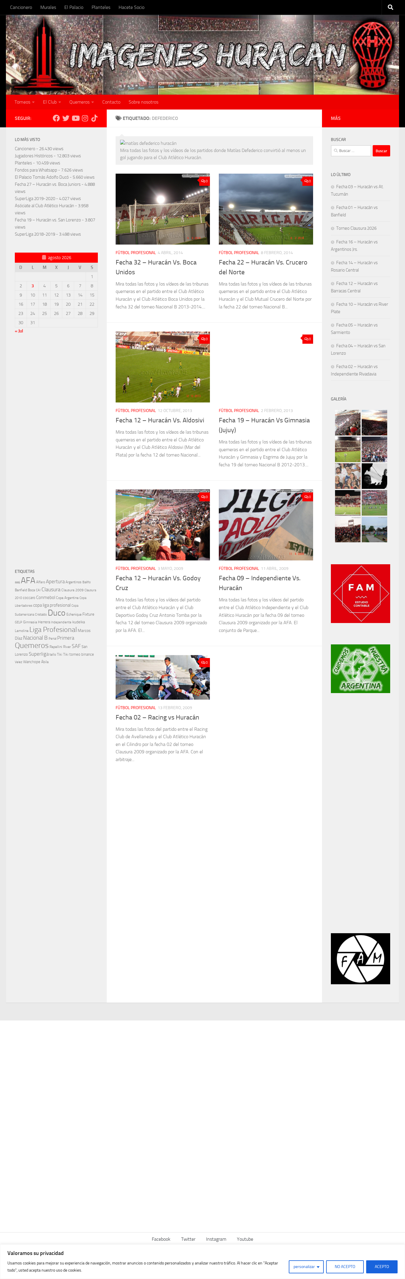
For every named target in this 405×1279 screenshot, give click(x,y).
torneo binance (81, 654)
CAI (38, 590)
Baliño (86, 582)
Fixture (88, 614)
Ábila (45, 662)
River (67, 646)
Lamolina (21, 631)
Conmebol (45, 597)
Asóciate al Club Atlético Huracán (44, 205)
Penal (52, 638)
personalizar (304, 1266)
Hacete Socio (131, 7)
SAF (76, 646)
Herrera (44, 622)
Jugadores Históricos (34, 156)
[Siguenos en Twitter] (65, 118)
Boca (31, 590)
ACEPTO (382, 1266)
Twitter (188, 1239)
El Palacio (73, 7)
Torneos (22, 102)
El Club (50, 102)
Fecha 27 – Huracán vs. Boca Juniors (48, 184)
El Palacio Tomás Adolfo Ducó (42, 177)
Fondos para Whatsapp (36, 170)
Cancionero (21, 7)
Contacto (111, 102)
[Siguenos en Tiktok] (94, 118)
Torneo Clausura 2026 (356, 228)
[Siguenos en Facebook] (56, 118)
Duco (57, 613)
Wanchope (31, 662)
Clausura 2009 (72, 590)
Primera (65, 638)
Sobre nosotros (143, 102)
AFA (28, 580)
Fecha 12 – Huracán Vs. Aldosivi (160, 420)
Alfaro (40, 582)
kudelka (78, 622)
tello (53, 654)
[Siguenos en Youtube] (75, 118)
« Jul (19, 331)
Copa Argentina (67, 598)
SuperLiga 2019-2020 (35, 198)
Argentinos (74, 582)
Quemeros (79, 102)
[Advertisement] (56, 453)
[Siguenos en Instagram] (84, 118)
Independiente (61, 622)
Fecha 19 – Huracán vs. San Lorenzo (48, 220)
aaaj (17, 582)
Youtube (245, 1239)
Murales (48, 7)
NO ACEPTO (345, 1266)
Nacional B (35, 637)
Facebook (161, 1239)
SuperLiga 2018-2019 (35, 234)
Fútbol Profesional (136, 252)
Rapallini (56, 647)
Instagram (216, 1239)
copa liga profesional (52, 605)
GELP (18, 622)
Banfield (21, 590)
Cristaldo (41, 614)
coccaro (29, 597)
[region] (202, 1261)
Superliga (39, 654)
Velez (18, 662)
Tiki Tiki (62, 654)
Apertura (55, 581)
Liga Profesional (53, 629)
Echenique (74, 614)
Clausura (51, 589)
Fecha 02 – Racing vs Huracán (157, 717)
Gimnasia (30, 622)
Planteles (101, 7)
